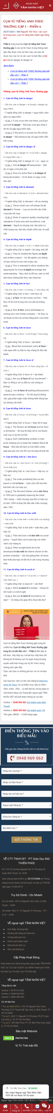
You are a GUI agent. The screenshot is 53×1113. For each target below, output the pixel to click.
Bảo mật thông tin (15, 949)
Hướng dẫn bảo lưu (16, 937)
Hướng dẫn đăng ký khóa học (21, 933)
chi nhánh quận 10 (35, 710)
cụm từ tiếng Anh (25, 35)
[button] (50, 5)
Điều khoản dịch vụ (16, 945)
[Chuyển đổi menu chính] (6, 6)
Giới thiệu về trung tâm (17, 929)
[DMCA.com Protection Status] (16, 1038)
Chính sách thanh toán (17, 941)
